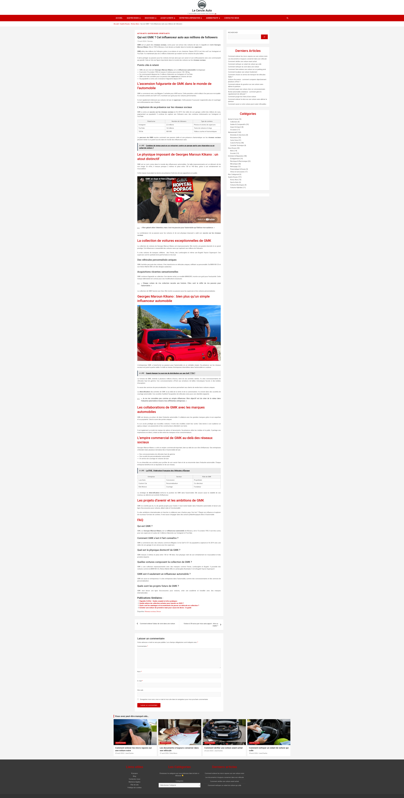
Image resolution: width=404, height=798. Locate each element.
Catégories (179, 781)
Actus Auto (142, 33)
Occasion (233, 130)
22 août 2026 (119, 753)
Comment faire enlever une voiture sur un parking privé (247, 69)
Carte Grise (234, 140)
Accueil (119, 18)
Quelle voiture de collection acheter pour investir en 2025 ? (161, 603)
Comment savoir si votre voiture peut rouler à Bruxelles (247, 104)
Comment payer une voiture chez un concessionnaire (246, 89)
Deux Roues (150, 18)
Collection (233, 122)
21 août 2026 (164, 753)
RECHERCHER (233, 32)
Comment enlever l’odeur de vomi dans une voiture (157, 624)
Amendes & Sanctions (238, 135)
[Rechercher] (264, 37)
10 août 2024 (141, 41)
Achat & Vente (167, 18)
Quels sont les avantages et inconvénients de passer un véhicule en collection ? (169, 605)
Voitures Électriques (237, 185)
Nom (139, 672)
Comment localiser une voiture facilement (242, 72)
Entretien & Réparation (189, 18)
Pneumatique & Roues (238, 169)
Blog (134, 776)
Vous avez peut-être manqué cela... (132, 716)
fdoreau (150, 41)
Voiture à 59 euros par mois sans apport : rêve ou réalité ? (201, 625)
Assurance (234, 138)
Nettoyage (233, 166)
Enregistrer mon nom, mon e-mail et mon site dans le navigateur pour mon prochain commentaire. (174, 699)
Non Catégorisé (233, 174)
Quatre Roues (133, 18)
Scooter (233, 153)
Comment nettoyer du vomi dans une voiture (243, 67)
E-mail (140, 681)
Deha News (173, 753)
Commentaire (142, 646)
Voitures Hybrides (236, 188)
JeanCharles (129, 753)
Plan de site (135, 785)
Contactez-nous (231, 18)
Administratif (212, 18)
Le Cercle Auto (202, 10)
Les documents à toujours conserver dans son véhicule (247, 59)
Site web (140, 690)
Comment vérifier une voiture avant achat (242, 61)
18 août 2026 (253, 753)
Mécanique (234, 164)
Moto (232, 151)
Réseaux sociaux (150, 611)
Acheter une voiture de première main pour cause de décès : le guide (165, 608)
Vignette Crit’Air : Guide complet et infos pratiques (158, 601)
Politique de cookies (135, 788)
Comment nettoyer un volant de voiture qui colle (244, 64)
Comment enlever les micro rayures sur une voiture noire (247, 56)
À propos (134, 773)
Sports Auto (164, 33)
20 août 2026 (208, 751)
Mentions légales (134, 782)
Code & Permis (235, 143)
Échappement (235, 159)
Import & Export (235, 127)
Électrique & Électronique (238, 161)
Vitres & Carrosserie (237, 172)
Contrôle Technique (237, 145)
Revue (159, 611)
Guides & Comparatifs (238, 124)
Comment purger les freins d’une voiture (242, 97)
